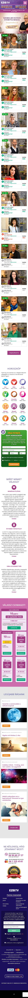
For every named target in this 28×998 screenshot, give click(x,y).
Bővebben (22, 40)
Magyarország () (13, 976)
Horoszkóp (6, 904)
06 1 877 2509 (14, 11)
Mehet (14, 931)
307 (23, 290)
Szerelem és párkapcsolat (10, 793)
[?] (22, 934)
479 (23, 316)
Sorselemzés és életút (16, 732)
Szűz (22, 399)
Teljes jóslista (14, 353)
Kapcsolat (18, 950)
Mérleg (5, 412)
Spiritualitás (7, 701)
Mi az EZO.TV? (9, 950)
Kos (5, 387)
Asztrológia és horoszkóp (10, 762)
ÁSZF (12, 460)
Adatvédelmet (21, 460)
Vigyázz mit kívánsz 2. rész (11, 735)
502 (23, 211)
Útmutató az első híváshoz (21, 901)
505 (23, 159)
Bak (5, 424)
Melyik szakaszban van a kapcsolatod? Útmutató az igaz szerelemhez (13, 798)
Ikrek (22, 387)
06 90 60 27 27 (8, 55)
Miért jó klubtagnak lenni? (21, 908)
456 (23, 54)
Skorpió (14, 412)
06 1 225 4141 (8, 51)
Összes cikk (14, 828)
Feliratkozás (14, 464)
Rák (5, 399)
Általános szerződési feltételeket (10, 959)
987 (23, 343)
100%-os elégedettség (14, 566)
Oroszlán (14, 399)
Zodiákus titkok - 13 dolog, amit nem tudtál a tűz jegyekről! (13, 766)
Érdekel (14, 518)
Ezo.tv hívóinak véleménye (20, 904)
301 (23, 106)
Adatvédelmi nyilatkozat (14, 963)
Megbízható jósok (14, 491)
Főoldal (5, 898)
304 (23, 80)
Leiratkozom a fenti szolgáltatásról (14, 942)
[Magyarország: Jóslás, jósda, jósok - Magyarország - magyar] (5, 2)
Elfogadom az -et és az (14, 460)
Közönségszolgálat (9, 952)
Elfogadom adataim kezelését (14, 934)
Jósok (4, 900)
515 (23, 132)
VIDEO (5, 35)
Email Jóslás (19, 898)
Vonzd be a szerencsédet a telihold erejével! (11, 705)
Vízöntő (14, 424)
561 (23, 264)
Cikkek (4, 906)
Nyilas (22, 412)
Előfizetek (14, 628)
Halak (22, 424)
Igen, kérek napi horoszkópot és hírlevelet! (13, 457)
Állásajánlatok (20, 952)
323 (23, 185)
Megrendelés (7, 653)
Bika (14, 387)
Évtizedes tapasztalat (14, 529)
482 (23, 237)
